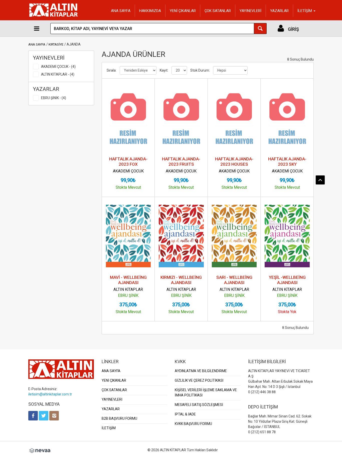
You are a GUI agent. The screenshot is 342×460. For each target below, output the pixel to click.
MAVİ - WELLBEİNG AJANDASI (128, 280)
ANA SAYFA (120, 11)
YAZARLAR (279, 11)
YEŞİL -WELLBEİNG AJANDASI (287, 280)
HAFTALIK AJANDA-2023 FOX (128, 161)
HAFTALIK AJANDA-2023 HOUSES (234, 161)
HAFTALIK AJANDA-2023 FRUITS (181, 161)
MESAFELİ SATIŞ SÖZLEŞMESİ (199, 405)
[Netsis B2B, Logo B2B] (39, 450)
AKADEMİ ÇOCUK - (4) (58, 67)
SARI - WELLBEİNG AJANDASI (234, 280)
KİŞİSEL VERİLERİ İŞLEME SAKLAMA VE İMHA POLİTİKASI (206, 392)
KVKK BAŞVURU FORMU (193, 424)
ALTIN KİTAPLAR (128, 289)
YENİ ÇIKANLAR (183, 11)
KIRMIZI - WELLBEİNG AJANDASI (181, 280)
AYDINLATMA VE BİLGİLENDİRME (201, 371)
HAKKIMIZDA (150, 11)
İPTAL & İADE (185, 414)
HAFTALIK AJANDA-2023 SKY (287, 161)
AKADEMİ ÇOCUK (128, 171)
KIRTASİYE (56, 44)
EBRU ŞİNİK (128, 295)
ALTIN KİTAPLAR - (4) (57, 74)
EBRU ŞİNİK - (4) (53, 98)
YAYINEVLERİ (250, 11)
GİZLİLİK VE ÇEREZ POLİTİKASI (199, 380)
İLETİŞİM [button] (305, 11)
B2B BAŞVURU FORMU (119, 418)
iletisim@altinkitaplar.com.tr (50, 394)
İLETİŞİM (109, 428)
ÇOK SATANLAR (218, 11)
